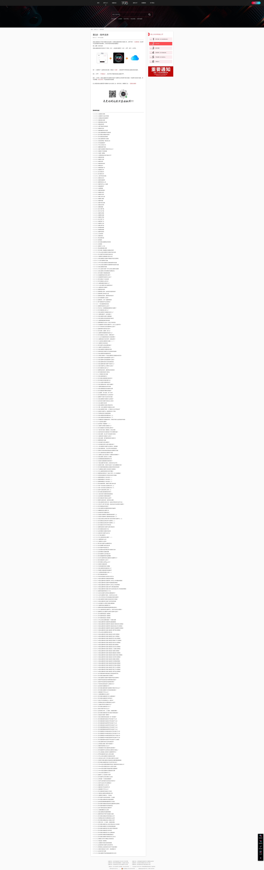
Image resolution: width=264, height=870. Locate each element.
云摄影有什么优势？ (100, 541)
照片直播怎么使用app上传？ (102, 562)
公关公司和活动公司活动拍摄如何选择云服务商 (106, 597)
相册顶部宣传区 (99, 163)
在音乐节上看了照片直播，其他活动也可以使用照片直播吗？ (109, 504)
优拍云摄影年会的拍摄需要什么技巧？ (104, 357)
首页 (98, 2)
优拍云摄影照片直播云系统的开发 (103, 405)
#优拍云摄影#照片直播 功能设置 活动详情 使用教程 (107, 657)
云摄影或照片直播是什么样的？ (103, 436)
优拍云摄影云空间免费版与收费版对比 (104, 270)
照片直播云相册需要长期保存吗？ (103, 378)
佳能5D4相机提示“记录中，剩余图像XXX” (105, 849)
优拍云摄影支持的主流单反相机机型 (104, 361)
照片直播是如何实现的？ (101, 506)
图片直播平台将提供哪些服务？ (103, 345)
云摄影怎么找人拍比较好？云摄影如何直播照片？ (106, 454)
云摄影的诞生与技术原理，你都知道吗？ (105, 339)
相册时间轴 (98, 200)
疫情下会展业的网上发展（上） (103, 489)
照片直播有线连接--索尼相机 (102, 617)
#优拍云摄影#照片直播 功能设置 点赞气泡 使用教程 (107, 671)
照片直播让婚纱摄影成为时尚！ (103, 491)
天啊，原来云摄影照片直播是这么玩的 (104, 407)
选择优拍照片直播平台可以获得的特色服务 (105, 351)
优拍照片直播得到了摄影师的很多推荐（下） (105, 516)
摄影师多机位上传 (100, 182)
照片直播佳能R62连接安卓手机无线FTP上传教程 (106, 739)
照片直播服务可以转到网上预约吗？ (104, 427)
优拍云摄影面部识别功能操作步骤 (103, 388)
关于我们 (152, 2)
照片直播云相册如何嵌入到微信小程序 (104, 820)
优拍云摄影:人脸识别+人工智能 (103, 456)
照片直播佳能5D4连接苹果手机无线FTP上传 (105, 725)
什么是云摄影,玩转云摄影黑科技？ (103, 285)
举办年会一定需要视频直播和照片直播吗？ (105, 308)
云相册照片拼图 (99, 113)
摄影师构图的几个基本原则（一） (103, 477)
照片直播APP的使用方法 (101, 547)
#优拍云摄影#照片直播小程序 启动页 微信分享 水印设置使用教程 (110, 588)
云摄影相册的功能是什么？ (102, 283)
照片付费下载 (99, 208)
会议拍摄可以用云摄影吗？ (102, 442)
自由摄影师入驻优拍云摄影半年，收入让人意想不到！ (107, 324)
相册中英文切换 (99, 202)
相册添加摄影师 (99, 180)
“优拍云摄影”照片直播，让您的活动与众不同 (105, 462)
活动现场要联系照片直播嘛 (102, 566)
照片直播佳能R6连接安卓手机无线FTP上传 (105, 718)
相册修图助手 (99, 186)
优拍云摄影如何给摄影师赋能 (102, 811)
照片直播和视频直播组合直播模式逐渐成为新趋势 (106, 467)
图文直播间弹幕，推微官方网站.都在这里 (105, 483)
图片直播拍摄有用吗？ (101, 574)
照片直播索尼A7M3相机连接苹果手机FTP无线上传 (107, 735)
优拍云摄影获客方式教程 (101, 138)
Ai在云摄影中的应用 (100, 403)
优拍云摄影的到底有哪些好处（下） (104, 417)
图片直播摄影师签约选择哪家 (102, 555)
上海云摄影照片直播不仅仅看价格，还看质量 (105, 446)
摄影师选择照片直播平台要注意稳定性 (104, 526)
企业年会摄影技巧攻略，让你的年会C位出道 (105, 595)
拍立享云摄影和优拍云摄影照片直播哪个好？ (105, 557)
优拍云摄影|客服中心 (100, 376)
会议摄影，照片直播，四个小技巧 (103, 392)
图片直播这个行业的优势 (101, 279)
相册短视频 (98, 206)
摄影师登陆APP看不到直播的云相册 (104, 813)
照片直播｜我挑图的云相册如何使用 (104, 250)
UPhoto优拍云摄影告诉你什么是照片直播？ (105, 766)
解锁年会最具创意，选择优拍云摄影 (104, 500)
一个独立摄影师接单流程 (101, 303)
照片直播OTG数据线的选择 (102, 272)
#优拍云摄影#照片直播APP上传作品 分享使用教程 (107, 584)
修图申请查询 (99, 231)
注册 (258, 2)
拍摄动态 (114, 2)
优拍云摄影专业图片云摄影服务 (103, 316)
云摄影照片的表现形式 (101, 343)
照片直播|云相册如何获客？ (102, 134)
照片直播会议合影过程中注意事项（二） (105, 520)
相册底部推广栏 (99, 167)
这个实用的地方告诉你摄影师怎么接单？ (105, 326)
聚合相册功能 (99, 237)
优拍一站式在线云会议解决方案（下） (104, 487)
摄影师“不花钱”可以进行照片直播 (103, 396)
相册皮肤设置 (99, 124)
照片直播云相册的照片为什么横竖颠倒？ (105, 696)
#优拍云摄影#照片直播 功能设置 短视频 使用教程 (106, 659)
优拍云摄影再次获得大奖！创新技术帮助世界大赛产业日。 (108, 502)
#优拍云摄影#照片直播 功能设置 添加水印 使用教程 (107, 642)
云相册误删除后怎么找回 (101, 809)
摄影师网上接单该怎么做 (101, 293)
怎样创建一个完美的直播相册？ (103, 778)
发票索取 (98, 244)
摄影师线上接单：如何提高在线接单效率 (105, 291)
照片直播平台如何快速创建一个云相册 (104, 797)
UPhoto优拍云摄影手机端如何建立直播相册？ (106, 768)
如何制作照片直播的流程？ (102, 512)
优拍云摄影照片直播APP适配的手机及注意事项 (106, 258)
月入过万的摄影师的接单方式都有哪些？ (105, 336)
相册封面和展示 (99, 190)
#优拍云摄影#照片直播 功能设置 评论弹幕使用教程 (107, 661)
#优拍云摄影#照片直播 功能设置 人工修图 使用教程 (107, 648)
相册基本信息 (99, 128)
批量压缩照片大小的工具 (101, 785)
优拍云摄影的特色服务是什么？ (103, 568)
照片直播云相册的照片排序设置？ (103, 698)
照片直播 (113, 18)
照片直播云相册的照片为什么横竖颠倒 (104, 832)
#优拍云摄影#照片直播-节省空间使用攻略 (105, 601)
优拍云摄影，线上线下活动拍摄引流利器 (105, 434)
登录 (254, 2)
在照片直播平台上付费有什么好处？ (104, 365)
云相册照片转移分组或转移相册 (103, 842)
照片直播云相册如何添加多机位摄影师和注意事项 (106, 803)
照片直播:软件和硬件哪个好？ (102, 380)
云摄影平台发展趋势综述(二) (102, 347)
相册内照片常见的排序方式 (102, 787)
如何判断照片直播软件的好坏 (102, 531)
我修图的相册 (99, 229)
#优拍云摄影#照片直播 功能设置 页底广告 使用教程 (107, 669)
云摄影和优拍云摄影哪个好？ (102, 605)
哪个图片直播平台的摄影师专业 (103, 543)
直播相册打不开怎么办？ (101, 692)
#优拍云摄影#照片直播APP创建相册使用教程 (106, 582)
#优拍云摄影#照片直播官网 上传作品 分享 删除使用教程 (108, 580)
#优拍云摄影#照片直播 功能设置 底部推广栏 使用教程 (107, 640)
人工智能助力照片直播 (101, 374)
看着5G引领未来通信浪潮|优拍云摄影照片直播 (106, 450)
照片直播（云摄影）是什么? (102, 330)
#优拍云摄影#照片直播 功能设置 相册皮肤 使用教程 (107, 652)
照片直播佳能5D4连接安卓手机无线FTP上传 (105, 721)
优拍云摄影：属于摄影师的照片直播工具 (105, 438)
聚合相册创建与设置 (100, 248)
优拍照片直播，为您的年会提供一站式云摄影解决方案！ (108, 464)
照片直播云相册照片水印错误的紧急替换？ (105, 690)
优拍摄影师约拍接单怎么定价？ (103, 277)
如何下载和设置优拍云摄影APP (103, 807)
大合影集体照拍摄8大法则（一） (103, 572)
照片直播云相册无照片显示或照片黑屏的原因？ (106, 712)
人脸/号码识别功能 (100, 175)
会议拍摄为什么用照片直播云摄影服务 (104, 603)
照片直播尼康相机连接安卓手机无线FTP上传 (105, 727)
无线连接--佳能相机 (100, 840)
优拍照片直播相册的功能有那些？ (103, 460)
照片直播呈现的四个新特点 (102, 372)
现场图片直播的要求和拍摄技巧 (103, 570)
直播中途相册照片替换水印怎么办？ (104, 149)
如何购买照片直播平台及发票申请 (103, 844)
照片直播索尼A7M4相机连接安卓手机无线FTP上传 (107, 733)
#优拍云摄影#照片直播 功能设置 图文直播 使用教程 (107, 663)
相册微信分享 (99, 169)
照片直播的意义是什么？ (101, 310)
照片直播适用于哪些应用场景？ (103, 390)
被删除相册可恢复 (100, 147)
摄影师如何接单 (99, 289)
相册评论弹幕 (99, 213)
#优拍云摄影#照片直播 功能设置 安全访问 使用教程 (107, 646)
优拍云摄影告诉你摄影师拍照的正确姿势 (105, 508)
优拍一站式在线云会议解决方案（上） (104, 485)
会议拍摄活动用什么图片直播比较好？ (104, 444)
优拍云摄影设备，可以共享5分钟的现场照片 (105, 448)
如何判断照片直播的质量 (101, 551)
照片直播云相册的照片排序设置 (103, 830)
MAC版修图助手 (99, 142)
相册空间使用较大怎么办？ (102, 745)
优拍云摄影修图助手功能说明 (102, 132)
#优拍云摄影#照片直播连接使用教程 (104, 578)
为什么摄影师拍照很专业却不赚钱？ (104, 471)
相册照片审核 (99, 217)
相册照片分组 (99, 223)
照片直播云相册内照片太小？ (102, 706)
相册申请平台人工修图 (101, 184)
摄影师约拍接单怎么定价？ (102, 305)
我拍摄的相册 (99, 227)
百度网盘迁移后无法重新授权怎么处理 (104, 818)
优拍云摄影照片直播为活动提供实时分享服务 (105, 599)
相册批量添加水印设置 (101, 130)
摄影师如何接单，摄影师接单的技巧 (104, 295)
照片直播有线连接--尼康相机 (102, 615)
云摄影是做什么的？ (100, 539)
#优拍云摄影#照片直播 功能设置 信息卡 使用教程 (106, 636)
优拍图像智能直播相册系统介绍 (103, 458)
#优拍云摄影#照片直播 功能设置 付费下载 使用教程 (107, 630)
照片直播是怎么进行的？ (101, 281)
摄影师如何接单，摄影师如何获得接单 (104, 370)
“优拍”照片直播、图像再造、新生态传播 (104, 429)
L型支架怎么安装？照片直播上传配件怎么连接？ (106, 758)
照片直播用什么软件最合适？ (102, 553)
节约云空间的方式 (100, 144)
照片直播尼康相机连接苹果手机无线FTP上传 (105, 729)
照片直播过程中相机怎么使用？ (103, 498)
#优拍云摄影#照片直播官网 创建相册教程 (105, 621)
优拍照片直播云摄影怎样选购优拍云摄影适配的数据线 (107, 760)
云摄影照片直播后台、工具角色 (103, 795)
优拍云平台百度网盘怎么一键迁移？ (104, 700)
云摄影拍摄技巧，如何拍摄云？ (103, 314)
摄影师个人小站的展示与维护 (102, 774)
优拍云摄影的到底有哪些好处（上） (104, 415)
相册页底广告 (99, 221)
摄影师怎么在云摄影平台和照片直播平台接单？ (106, 611)
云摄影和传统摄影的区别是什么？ (103, 332)
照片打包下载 (99, 211)
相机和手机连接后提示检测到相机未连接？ (105, 679)
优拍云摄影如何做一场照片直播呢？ (104, 384)
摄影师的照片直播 (100, 440)
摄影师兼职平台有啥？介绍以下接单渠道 (105, 322)
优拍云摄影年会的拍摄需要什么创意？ (104, 359)
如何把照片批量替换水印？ (102, 685)
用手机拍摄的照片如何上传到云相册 (104, 754)
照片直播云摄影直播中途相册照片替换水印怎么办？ (107, 687)
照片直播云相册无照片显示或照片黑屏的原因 (105, 828)
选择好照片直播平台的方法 (102, 533)
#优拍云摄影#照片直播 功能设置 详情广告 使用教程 (107, 667)
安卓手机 (126, 18)
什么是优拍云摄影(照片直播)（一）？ (104, 341)
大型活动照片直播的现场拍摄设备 (103, 493)
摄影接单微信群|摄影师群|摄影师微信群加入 (105, 607)
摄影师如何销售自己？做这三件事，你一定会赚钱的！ (107, 473)
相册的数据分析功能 (100, 122)
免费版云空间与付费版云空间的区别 (104, 838)
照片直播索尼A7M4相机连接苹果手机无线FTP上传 (107, 737)
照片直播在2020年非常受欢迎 (102, 524)
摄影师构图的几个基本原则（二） (103, 479)
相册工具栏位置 (99, 196)
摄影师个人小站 (99, 246)
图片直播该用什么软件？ (101, 559)
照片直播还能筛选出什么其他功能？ (104, 394)
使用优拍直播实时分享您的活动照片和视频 (105, 475)
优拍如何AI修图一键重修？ (102, 714)
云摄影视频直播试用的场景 (102, 320)
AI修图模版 (98, 188)
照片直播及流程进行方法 (101, 529)
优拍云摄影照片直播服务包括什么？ (104, 312)
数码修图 (139, 18)
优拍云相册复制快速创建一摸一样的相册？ (105, 716)
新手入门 (105, 2)
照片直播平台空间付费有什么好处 (103, 776)
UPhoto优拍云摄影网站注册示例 (103, 632)
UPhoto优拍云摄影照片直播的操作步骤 (104, 770)
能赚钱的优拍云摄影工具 (101, 510)
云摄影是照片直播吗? (100, 287)
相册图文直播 (99, 215)
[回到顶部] (260, 858)
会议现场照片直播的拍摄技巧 (102, 495)
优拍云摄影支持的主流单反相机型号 (104, 741)
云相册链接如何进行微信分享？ (103, 155)
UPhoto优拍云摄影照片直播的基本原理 (104, 756)
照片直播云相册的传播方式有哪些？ (104, 675)
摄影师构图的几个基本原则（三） (103, 481)
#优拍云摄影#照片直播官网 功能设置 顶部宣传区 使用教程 (108, 623)
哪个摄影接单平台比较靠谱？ (102, 301)
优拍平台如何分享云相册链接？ (103, 782)
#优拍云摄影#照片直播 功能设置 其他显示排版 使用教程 (108, 654)
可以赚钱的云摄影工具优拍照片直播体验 (105, 469)
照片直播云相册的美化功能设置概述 (104, 799)
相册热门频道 (99, 198)
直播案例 (143, 2)
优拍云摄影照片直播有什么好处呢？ (104, 398)
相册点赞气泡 (99, 225)
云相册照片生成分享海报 (101, 116)
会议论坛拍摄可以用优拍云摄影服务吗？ (105, 593)
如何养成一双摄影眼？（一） (102, 423)
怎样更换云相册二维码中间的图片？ (104, 743)
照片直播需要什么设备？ (101, 297)
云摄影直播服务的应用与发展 (102, 386)
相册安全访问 (99, 177)
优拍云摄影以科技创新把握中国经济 (104, 318)
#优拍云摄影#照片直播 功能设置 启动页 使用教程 (106, 634)
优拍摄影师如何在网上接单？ (102, 275)
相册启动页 (98, 161)
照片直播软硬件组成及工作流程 (103, 791)
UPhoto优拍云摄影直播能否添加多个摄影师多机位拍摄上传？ (109, 764)
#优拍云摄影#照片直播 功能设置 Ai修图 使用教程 (106, 650)
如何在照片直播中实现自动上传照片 (104, 400)
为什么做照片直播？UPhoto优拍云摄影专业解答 (106, 268)
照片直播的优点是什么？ (101, 367)
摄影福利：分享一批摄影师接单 (103, 299)
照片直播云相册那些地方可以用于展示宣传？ (105, 762)
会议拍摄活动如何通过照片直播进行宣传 (105, 549)
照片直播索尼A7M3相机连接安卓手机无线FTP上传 (107, 731)
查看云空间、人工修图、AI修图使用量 (104, 822)
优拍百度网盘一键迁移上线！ (102, 140)
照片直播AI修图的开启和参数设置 (103, 805)
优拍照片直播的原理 (100, 564)
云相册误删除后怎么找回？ (102, 694)
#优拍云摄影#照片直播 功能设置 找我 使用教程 (106, 644)
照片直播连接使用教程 (101, 136)
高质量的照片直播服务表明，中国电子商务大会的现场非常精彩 (109, 419)
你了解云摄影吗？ (100, 535)
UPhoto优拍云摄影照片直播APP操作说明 (105, 252)
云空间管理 (98, 233)
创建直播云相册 (99, 120)
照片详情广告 (99, 219)
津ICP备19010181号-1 (114, 868)
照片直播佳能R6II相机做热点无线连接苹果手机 (106, 673)
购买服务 (98, 239)
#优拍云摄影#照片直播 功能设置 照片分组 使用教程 (107, 638)
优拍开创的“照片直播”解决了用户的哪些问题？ (106, 431)
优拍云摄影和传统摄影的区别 (102, 353)
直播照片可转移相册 (100, 151)
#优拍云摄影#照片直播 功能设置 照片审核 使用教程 (107, 665)
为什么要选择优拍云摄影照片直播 (103, 452)
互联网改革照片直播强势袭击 (102, 413)
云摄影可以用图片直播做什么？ (103, 425)
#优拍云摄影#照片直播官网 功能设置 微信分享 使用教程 (108, 626)
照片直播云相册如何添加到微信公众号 (104, 816)
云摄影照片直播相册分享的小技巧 (103, 256)
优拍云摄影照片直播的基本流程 (103, 349)
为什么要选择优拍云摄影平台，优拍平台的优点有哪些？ (108, 609)
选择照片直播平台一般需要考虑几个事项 (105, 411)
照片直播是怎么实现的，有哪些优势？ (104, 334)
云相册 (120, 18)
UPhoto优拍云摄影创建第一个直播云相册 (105, 619)
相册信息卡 (98, 165)
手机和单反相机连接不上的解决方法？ (104, 683)
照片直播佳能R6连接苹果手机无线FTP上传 (105, 723)
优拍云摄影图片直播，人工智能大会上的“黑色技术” (107, 409)
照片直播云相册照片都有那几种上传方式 (105, 836)
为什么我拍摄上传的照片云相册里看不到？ (105, 752)
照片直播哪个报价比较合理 (102, 545)
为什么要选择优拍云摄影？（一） (103, 537)
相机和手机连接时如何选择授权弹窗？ (104, 681)
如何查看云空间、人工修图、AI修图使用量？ (105, 710)
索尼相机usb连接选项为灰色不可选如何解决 (105, 846)
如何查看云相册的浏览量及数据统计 (104, 834)
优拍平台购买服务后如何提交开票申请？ (105, 780)
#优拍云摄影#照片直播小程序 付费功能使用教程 (106, 586)
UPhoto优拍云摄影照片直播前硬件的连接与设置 (106, 264)
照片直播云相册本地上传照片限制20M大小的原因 (106, 824)
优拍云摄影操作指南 (100, 266)
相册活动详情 (99, 204)
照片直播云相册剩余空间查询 (102, 241)
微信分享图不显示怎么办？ (102, 708)
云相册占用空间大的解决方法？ (103, 704)
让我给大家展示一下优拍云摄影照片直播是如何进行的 (107, 355)
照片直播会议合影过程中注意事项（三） (105, 522)
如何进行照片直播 (100, 851)
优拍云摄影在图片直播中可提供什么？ (104, 363)
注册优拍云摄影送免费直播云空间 (103, 793)
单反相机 (133, 18)
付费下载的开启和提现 (101, 126)
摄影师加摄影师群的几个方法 (102, 590)
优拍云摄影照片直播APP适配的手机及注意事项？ (106, 677)
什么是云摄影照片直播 (101, 260)
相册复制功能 (99, 157)
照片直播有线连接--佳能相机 (102, 613)
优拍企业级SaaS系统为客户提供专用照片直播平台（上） (108, 518)
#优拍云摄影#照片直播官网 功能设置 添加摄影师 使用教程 (108, 628)
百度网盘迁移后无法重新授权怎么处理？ (105, 702)
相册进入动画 (99, 159)
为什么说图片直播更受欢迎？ (102, 382)
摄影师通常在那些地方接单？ (102, 328)
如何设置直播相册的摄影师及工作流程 (104, 801)
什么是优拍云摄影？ (100, 421)
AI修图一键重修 (99, 153)
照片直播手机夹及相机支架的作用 (103, 254)
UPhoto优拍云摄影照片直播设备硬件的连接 (105, 262)
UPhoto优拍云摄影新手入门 (102, 772)
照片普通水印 (99, 171)
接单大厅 (135, 2)
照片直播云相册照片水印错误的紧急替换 (105, 826)
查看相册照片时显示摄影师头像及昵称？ (105, 747)
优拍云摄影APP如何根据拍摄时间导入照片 (105, 853)
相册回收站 (98, 235)
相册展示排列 (99, 192)
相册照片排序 (99, 194)
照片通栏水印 (99, 173)
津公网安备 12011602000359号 (129, 868)
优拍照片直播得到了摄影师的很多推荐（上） (105, 514)
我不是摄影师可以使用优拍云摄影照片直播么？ (106, 749)
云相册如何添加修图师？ (101, 118)
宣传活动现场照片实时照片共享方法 (104, 576)
